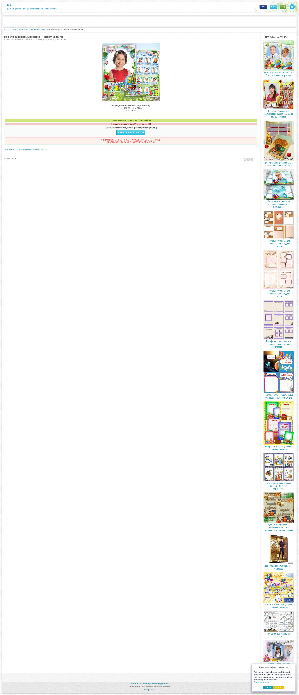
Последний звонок (26, 149)
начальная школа (42, 149)
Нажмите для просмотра (131, 132)
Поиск (263, 7)
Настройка (278, 687)
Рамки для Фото (11, 40)
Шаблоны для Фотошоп (25, 40)
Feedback (152, 690)
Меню (273, 7)
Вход (283, 7)
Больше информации (261, 682)
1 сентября (34, 149)
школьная (17, 149)
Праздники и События (59, 40)
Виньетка (11, 149)
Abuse (146, 690)
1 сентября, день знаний (42, 40)
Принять (268, 687)
